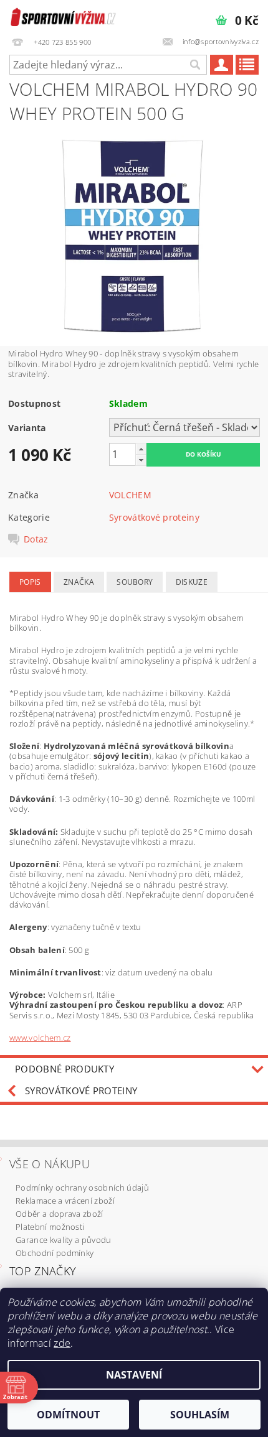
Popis (30, 582)
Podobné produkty (64, 1069)
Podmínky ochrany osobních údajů (82, 1187)
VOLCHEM (130, 495)
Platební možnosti (50, 1226)
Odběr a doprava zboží (59, 1213)
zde (62, 1343)
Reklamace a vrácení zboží (65, 1200)
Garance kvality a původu (64, 1239)
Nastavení (134, 1375)
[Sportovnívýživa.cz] (63, 16)
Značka (79, 582)
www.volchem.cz (39, 1037)
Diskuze (192, 582)
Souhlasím (199, 1414)
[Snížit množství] (140, 460)
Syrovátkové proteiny (154, 517)
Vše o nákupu (49, 1163)
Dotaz (36, 539)
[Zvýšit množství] (140, 449)
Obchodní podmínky (54, 1252)
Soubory (135, 582)
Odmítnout (68, 1414)
